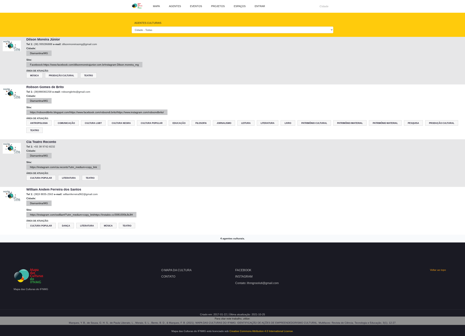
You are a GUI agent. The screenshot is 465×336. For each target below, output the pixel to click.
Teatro (88, 75)
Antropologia (39, 123)
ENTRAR (259, 6)
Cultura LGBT (93, 123)
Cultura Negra (121, 123)
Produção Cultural (61, 75)
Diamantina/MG (39, 53)
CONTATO (168, 276)
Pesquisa (413, 123)
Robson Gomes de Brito (45, 87)
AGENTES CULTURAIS (147, 22)
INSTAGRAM (243, 276)
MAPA (156, 6)
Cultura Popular (152, 123)
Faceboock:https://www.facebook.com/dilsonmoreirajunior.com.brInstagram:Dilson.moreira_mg (84, 64)
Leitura (246, 123)
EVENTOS (195, 6)
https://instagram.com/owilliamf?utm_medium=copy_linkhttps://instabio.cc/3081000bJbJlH (81, 214)
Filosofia (201, 123)
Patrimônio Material (385, 123)
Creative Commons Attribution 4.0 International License (261, 331)
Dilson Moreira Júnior (43, 39)
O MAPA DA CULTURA (176, 270)
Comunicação (66, 123)
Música (34, 75)
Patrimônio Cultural (314, 123)
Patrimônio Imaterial (350, 123)
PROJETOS (217, 6)
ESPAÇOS (239, 6)
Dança (66, 225)
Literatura (267, 123)
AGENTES (174, 6)
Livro (288, 123)
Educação (179, 123)
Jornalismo (224, 123)
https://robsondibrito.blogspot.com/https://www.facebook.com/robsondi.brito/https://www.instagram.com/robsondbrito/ (97, 112)
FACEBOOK (243, 270)
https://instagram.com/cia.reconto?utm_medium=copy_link (63, 167)
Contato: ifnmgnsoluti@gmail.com (257, 283)
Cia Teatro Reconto (41, 142)
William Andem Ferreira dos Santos (53, 189)
